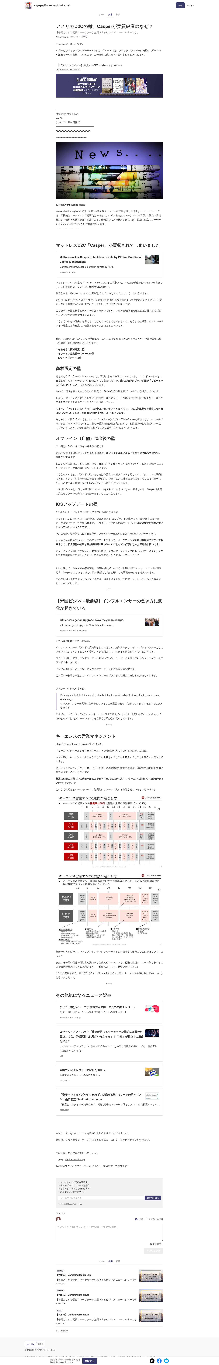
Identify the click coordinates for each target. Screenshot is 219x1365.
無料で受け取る (152, 1198)
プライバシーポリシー (62, 1356)
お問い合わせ (101, 1356)
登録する (89, 1360)
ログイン (190, 5)
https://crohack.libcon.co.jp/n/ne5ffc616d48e (79, 744)
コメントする (153, 1251)
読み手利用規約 (45, 1356)
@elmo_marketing (75, 1159)
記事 (110, 14)
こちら (79, 1204)
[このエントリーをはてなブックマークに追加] (166, 1360)
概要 (118, 14)
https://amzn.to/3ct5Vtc (68, 69)
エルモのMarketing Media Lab (51, 5)
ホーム (102, 14)
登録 (180, 5)
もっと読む (62, 1330)
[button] (58, 1219)
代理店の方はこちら (140, 1356)
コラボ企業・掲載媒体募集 (119, 1356)
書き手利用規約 (31, 1356)
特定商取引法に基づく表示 (84, 1356)
